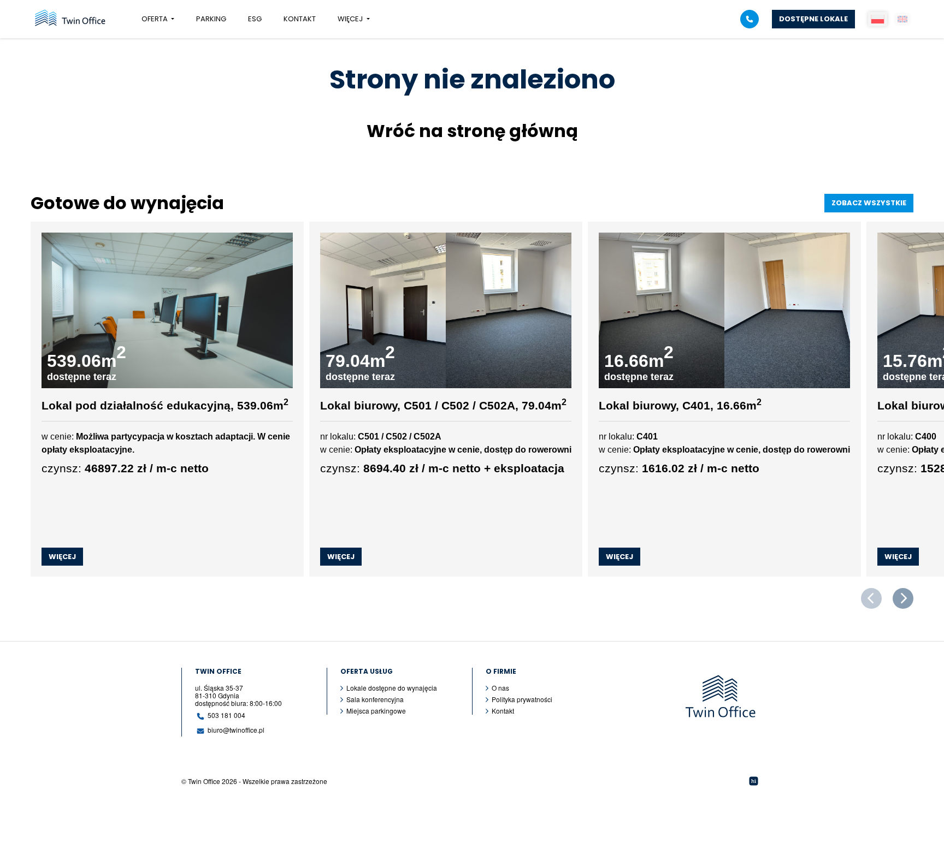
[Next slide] (903, 598)
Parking (211, 19)
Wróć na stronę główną (472, 130)
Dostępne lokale (813, 19)
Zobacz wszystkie (868, 203)
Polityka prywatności (522, 699)
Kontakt (300, 19)
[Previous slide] (871, 598)
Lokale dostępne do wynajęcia (391, 688)
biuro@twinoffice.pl (236, 729)
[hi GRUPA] (754, 781)
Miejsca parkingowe (376, 711)
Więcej (351, 19)
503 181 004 (226, 715)
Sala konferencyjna (375, 699)
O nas (500, 688)
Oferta (155, 19)
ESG (255, 19)
